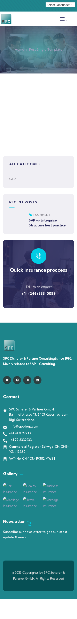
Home (19, 49)
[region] (38, 584)
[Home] (6, 19)
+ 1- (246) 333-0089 (38, 293)
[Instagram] (27, 380)
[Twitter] (7, 380)
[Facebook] (17, 380)
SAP (12, 179)
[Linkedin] (37, 380)
